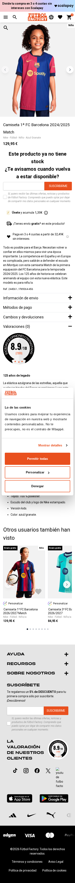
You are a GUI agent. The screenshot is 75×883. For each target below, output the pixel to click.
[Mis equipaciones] (51, 17)
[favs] (60, 17)
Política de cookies (54, 870)
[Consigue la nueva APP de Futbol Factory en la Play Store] (54, 798)
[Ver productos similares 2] (30, 629)
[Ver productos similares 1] (27, 629)
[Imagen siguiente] (70, 69)
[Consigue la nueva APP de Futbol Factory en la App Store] (19, 798)
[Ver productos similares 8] (48, 629)
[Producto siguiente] (66, 584)
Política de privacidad (22, 870)
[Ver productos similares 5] (39, 629)
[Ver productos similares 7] (45, 629)
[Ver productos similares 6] (42, 629)
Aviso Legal (55, 861)
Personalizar (35, 472)
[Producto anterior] (8, 584)
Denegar (37, 486)
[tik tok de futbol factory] (15, 770)
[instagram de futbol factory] (26, 770)
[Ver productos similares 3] (33, 629)
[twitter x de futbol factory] (48, 770)
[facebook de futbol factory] (37, 770)
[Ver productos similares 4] (36, 629)
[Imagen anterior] (5, 69)
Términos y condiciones (27, 861)
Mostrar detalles (50, 445)
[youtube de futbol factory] (59, 777)
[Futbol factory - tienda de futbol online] (37, 17)
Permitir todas (37, 458)
